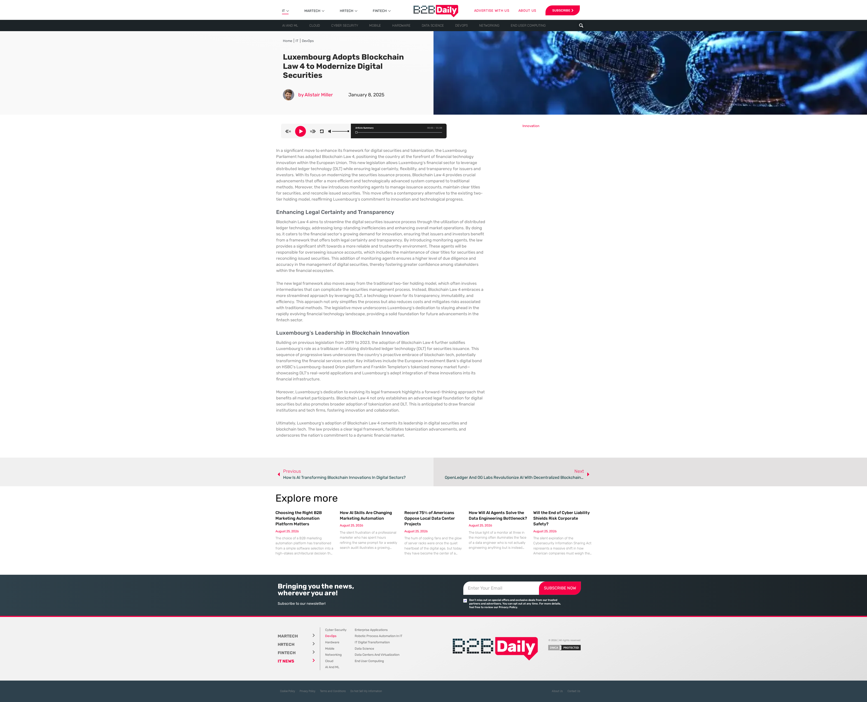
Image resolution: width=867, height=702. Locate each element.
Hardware (401, 25)
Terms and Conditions (333, 691)
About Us (557, 691)
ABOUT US (527, 11)
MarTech (312, 11)
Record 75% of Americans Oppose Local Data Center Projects (429, 518)
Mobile (375, 25)
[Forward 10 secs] (313, 131)
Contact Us (573, 691)
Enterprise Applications (371, 630)
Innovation (530, 126)
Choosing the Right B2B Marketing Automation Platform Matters (298, 518)
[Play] (300, 131)
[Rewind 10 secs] (288, 131)
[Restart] (321, 131)
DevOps (461, 25)
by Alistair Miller (315, 94)
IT (283, 11)
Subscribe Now (560, 588)
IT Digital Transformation (372, 642)
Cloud (314, 25)
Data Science (433, 25)
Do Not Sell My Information (366, 691)
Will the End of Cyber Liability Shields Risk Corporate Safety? (561, 518)
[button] (581, 26)
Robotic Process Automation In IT (378, 636)
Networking (489, 25)
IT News (286, 661)
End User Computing (528, 25)
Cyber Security (344, 25)
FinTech (380, 11)
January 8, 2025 (366, 94)
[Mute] (329, 131)
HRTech (346, 11)
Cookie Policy (287, 691)
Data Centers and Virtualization (377, 655)
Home (287, 41)
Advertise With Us (491, 11)
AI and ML (290, 25)
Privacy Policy (307, 691)
